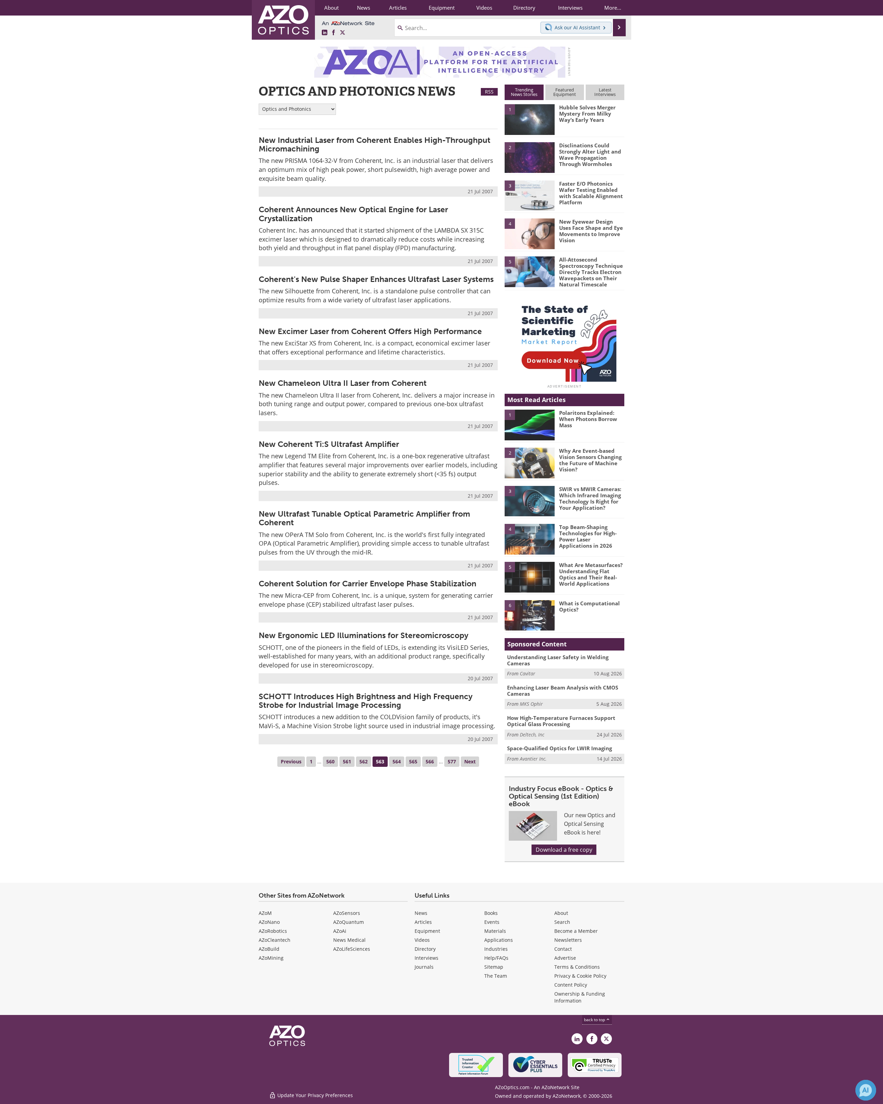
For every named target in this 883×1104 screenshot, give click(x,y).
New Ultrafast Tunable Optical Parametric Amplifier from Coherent (364, 518)
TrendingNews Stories (524, 92)
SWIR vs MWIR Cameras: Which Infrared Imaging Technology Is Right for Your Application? (590, 498)
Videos (422, 940)
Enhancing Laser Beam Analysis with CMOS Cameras (562, 690)
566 (430, 761)
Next (470, 761)
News (421, 913)
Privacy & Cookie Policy (580, 976)
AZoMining (271, 958)
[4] (529, 233)
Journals (424, 967)
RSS (489, 91)
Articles (423, 922)
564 (397, 761)
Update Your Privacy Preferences (314, 1095)
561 (347, 761)
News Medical (349, 940)
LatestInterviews (605, 92)
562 (363, 761)
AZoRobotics (273, 931)
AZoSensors (346, 913)
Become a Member (576, 931)
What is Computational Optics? (589, 606)
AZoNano (269, 922)
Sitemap (493, 967)
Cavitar (527, 673)
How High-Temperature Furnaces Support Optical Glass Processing (561, 720)
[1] (529, 119)
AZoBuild (269, 949)
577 (452, 761)
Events (491, 922)
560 (330, 761)
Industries (496, 949)
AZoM (265, 913)
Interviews (426, 958)
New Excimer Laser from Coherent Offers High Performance (370, 331)
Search (562, 922)
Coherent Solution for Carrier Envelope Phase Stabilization (367, 583)
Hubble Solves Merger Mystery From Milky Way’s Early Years (587, 113)
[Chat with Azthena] (865, 1090)
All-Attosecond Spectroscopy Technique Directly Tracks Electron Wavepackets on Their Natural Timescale (591, 272)
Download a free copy (564, 849)
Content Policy (570, 984)
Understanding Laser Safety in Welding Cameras (557, 660)
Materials (495, 931)
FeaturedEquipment (564, 92)
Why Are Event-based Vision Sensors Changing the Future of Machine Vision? (590, 460)
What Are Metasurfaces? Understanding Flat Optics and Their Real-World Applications (591, 574)
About (561, 913)
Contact (563, 949)
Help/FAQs (496, 958)
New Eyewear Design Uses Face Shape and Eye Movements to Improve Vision (591, 231)
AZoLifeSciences (351, 949)
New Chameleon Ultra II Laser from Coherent (343, 383)
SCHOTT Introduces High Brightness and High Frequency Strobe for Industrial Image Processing (366, 701)
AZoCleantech (274, 940)
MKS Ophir (531, 704)
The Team (495, 976)
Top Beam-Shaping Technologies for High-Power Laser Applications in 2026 (588, 536)
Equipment (427, 931)
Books (491, 913)
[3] (529, 195)
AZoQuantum (348, 922)
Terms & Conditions (577, 967)
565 (413, 761)
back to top (595, 1020)
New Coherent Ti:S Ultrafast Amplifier (329, 444)
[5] (529, 271)
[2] (529, 157)
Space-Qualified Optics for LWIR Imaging (559, 748)
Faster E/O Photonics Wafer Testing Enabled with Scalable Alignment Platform (591, 193)
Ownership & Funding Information (579, 997)
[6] (529, 615)
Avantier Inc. (533, 758)
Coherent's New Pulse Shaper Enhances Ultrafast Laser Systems (376, 279)
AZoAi (339, 931)
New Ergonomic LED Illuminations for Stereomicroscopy (363, 635)
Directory (425, 949)
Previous (291, 761)
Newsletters (568, 940)
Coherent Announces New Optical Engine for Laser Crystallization (353, 214)
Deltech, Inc (532, 734)
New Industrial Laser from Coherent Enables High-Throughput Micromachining (374, 144)
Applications (498, 940)
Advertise (565, 958)
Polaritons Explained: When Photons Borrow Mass (588, 419)
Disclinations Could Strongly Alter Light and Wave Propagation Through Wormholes (590, 154)
